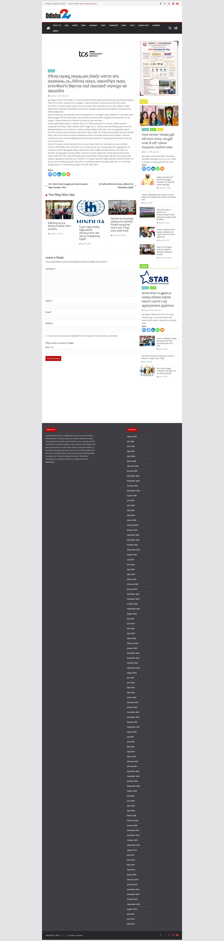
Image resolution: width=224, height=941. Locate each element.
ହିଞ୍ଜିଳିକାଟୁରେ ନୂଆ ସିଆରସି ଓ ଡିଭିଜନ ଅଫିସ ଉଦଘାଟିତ (59, 226)
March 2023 (131, 638)
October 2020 (132, 781)
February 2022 (132, 702)
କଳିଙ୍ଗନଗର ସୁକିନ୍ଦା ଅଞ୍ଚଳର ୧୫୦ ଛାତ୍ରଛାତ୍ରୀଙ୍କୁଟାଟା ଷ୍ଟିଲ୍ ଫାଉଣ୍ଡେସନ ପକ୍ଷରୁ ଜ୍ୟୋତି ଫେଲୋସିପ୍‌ (166, 215)
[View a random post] (175, 28)
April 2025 (131, 515)
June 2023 (131, 623)
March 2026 (131, 461)
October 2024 (132, 545)
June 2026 (131, 446)
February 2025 (132, 525)
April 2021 (131, 751)
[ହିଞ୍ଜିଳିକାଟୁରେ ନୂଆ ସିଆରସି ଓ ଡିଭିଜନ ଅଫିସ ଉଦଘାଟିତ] (59, 201)
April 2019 (131, 870)
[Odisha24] (48, 28)
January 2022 (132, 707)
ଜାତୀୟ (83, 25)
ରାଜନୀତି (74, 25)
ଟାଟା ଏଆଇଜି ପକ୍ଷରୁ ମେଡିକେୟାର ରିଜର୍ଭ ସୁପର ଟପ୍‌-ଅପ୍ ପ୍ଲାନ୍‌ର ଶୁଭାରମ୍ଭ (166, 370)
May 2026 (131, 451)
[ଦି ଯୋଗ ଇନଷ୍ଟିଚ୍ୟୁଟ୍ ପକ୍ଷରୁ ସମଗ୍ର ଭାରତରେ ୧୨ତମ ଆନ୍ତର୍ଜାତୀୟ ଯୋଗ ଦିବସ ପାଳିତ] (147, 344)
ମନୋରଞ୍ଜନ (93, 25)
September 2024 (133, 550)
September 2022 (133, 668)
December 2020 (133, 771)
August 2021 (132, 732)
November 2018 (133, 894)
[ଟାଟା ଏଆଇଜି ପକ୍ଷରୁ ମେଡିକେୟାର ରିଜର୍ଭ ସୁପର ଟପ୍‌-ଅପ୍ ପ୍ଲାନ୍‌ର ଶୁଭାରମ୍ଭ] (147, 372)
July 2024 (130, 559)
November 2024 (133, 540)
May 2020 (131, 806)
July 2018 (130, 914)
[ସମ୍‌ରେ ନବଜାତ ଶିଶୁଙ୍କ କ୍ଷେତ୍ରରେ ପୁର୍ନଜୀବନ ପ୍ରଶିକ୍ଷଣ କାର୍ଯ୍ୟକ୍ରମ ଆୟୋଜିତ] (147, 252)
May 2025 (131, 510)
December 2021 (133, 712)
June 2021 (131, 742)
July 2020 (130, 796)
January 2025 (132, 530)
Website (49, 323)
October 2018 (132, 899)
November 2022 (133, 658)
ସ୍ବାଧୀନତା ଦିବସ (143, 25)
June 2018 (131, 919)
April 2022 (131, 692)
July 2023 (130, 619)
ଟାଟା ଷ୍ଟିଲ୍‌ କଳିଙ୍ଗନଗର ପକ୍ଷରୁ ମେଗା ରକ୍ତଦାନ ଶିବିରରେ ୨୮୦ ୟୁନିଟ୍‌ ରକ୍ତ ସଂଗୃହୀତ (158, 357)
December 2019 (133, 830)
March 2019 (131, 875)
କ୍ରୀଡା (103, 25)
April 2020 (131, 810)
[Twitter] (55, 174)
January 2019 (132, 884)
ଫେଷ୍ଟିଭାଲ (156, 25)
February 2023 (132, 643)
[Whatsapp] (64, 174)
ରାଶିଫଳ (55, 31)
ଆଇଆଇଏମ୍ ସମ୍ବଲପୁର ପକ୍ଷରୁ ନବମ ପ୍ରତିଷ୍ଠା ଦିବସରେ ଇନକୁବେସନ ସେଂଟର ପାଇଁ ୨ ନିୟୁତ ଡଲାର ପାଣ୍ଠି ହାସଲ (122, 224)
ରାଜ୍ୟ (67, 25)
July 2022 (130, 678)
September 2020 (133, 786)
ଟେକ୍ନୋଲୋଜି (113, 25)
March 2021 (131, 756)
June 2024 (131, 564)
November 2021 (133, 717)
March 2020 (131, 815)
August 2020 (132, 791)
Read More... (50, 462)
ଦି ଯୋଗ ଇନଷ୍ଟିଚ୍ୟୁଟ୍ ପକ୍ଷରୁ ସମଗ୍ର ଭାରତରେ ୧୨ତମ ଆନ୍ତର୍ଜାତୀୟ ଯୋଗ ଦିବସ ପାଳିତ (166, 342)
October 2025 (132, 486)
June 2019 (131, 860)
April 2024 (131, 574)
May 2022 (131, 687)
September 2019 (133, 845)
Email (49, 312)
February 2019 (132, 879)
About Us (57, 25)
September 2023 (133, 609)
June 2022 (131, 682)
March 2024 (131, 579)
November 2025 (133, 481)
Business (51, 71)
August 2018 (132, 909)
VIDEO (132, 25)
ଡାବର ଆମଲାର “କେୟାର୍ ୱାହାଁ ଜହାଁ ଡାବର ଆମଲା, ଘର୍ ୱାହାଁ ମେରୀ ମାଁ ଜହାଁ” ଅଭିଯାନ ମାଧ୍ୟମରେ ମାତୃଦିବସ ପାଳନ (158, 141)
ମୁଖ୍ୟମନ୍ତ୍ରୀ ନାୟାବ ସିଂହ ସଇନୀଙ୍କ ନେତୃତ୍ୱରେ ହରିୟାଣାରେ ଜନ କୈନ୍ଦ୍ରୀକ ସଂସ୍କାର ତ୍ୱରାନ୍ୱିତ (166, 181)
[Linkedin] (59, 174)
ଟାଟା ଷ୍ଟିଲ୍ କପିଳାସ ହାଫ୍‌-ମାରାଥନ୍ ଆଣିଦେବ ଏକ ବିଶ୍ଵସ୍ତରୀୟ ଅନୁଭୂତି (116, 186)
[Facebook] (50, 174)
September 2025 (133, 491)
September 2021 (133, 727)
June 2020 (131, 801)
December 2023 (133, 594)
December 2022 (133, 653)
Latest (160, 129)
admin (67, 96)
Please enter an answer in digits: (60, 343)
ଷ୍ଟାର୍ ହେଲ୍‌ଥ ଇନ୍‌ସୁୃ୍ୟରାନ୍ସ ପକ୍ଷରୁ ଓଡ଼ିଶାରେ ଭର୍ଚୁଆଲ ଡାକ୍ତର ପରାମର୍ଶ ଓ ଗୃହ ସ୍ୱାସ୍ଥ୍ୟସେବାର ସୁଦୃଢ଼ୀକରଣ (158, 299)
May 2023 (131, 628)
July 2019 (130, 855)
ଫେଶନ (123, 25)
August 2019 (132, 850)
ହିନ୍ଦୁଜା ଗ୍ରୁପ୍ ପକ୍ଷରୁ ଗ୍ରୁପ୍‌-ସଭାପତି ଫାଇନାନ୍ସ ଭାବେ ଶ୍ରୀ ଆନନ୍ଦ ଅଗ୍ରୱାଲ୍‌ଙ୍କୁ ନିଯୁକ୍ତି (89, 233)
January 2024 (132, 589)
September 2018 (133, 904)
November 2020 (133, 776)
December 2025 (133, 476)
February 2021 (132, 761)
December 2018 (133, 889)
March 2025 (131, 520)
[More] (68, 174)
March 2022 (131, 697)
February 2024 (132, 584)
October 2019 (132, 840)
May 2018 (131, 924)
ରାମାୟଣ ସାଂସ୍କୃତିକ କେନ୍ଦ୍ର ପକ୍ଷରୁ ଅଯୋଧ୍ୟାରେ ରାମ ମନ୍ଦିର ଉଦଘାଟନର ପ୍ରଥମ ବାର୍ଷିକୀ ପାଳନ (166, 233)
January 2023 (132, 648)
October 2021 (132, 722)
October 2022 (132, 663)
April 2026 (131, 456)
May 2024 (131, 569)
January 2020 (132, 825)
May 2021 (131, 747)
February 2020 (132, 820)
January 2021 (132, 766)
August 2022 (132, 673)
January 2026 (132, 471)
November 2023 (133, 599)
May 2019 (131, 865)
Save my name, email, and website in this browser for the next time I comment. (83, 336)
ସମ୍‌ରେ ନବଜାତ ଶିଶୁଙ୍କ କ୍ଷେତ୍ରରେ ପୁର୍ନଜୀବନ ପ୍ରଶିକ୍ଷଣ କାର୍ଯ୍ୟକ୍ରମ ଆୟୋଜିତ (164, 250)
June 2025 (131, 505)
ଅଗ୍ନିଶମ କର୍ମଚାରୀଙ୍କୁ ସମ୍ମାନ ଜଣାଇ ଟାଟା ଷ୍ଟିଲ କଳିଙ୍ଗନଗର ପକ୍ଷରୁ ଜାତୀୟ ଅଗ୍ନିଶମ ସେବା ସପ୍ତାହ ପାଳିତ (159, 197)
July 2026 (130, 441)
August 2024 (132, 554)
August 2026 (132, 436)
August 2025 (132, 495)
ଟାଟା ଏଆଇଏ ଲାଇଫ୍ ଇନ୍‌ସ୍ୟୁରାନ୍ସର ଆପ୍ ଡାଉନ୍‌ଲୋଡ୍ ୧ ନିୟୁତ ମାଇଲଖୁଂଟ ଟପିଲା (68, 186)
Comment (51, 269)
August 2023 (132, 614)
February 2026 (132, 466)
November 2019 (133, 835)
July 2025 (130, 500)
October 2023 (132, 604)
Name (49, 301)
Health (153, 129)
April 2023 (131, 633)
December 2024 (133, 535)
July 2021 (130, 737)
